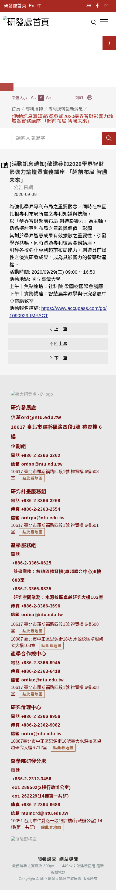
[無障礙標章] (24, 839)
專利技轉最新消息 (65, 109)
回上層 (60, 343)
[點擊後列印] (89, 98)
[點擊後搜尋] (93, 23)
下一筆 (60, 358)
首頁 (16, 109)
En (32, 5)
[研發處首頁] (26, 22)
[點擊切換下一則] (109, 43)
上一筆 (60, 329)
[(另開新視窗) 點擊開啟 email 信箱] (106, 6)
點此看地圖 (32, 478)
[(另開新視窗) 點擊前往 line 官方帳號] (89, 6)
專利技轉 (34, 109)
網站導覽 (69, 859)
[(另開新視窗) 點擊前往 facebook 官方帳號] (98, 6)
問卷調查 (47, 859)
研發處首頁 (15, 5)
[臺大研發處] (32, 394)
